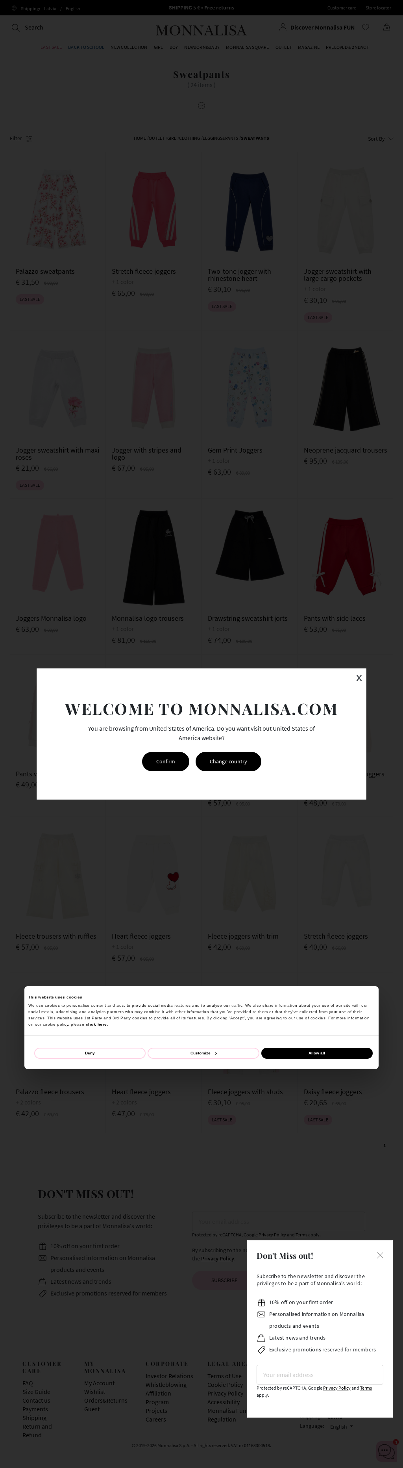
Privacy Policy (337, 1388)
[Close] (380, 1254)
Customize (200, 1053)
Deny (90, 1053)
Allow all (317, 1053)
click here (96, 1024)
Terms (366, 1388)
